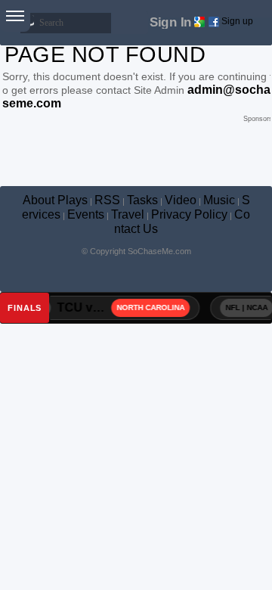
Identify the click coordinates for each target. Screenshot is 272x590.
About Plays (55, 200)
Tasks (142, 200)
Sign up (237, 21)
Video (180, 200)
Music (219, 200)
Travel (127, 214)
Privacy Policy (189, 214)
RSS (107, 200)
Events (85, 214)
